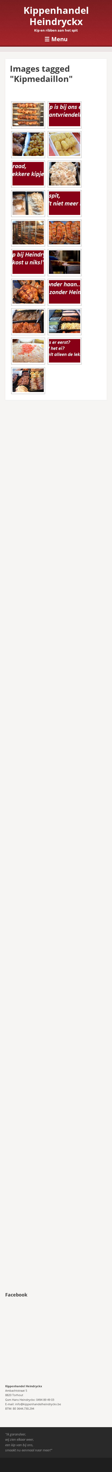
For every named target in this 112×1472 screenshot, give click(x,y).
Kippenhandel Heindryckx (56, 16)
